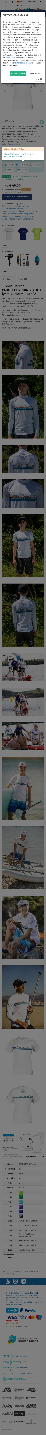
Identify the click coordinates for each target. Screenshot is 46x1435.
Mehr (39, 79)
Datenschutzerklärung (24, 63)
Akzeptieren (18, 73)
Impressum (10, 58)
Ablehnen (35, 73)
